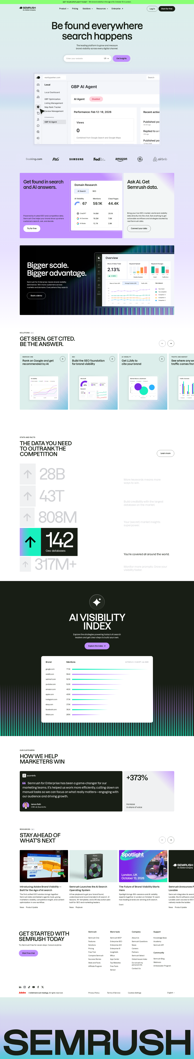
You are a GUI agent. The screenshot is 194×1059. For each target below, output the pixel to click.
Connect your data (139, 228)
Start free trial (28, 953)
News (134, 945)
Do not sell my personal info (137, 964)
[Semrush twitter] (42, 987)
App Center (114, 959)
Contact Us (136, 968)
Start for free (166, 9)
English (170, 993)
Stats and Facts (94, 963)
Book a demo (36, 296)
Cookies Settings (134, 993)
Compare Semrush (95, 956)
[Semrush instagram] (24, 987)
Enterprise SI (115, 948)
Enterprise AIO (116, 945)
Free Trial (92, 952)
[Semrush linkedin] (20, 987)
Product (62, 9)
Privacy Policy (93, 993)
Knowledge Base (160, 938)
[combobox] (84, 58)
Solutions (87, 9)
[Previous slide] (162, 343)
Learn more (166, 453)
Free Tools (114, 966)
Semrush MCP (115, 938)
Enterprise (116, 9)
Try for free (32, 228)
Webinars (157, 962)
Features (91, 941)
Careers (135, 948)
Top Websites (115, 963)
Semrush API (158, 945)
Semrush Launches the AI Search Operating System (88, 888)
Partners (135, 952)
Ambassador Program (162, 966)
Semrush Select (138, 956)
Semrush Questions (140, 941)
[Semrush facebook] (38, 987)
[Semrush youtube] (33, 987)
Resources (101, 9)
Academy (157, 941)
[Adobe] (22, 992)
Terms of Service (113, 993)
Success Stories (94, 959)
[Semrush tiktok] (29, 987)
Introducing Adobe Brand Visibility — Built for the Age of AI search (40, 888)
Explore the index (95, 646)
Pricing (75, 9)
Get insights (121, 58)
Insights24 (114, 952)
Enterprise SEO (116, 941)
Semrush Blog (158, 959)
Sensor (113, 970)
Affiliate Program (95, 966)
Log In (152, 9)
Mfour (112, 956)
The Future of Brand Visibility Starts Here (139, 888)
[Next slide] (171, 343)
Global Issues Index (139, 959)
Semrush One (93, 938)
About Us (135, 938)
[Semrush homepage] (27, 9)
